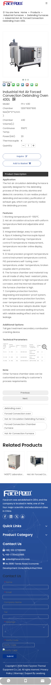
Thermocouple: (11, 140)
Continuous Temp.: (9, 130)
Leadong (40, 673)
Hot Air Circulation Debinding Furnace (24, 419)
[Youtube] (22, 516)
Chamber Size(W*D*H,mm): (11, 112)
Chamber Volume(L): (8, 121)
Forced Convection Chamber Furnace (20, 426)
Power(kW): (9, 136)
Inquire (20, 156)
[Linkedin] (11, 516)
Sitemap (18, 673)
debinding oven (12, 408)
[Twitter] (16, 516)
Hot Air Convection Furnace (19, 433)
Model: (6, 103)
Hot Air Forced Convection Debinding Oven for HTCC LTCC (37, 474)
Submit (10, 656)
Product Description (15, 174)
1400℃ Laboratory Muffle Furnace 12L (14, 474)
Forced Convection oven (17, 413)
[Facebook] (5, 516)
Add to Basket (20, 163)
